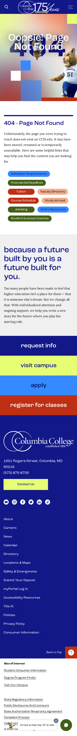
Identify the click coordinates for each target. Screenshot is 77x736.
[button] (66, 725)
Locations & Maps (17, 562)
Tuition (21, 191)
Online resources (53, 209)
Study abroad (55, 200)
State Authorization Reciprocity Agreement (33, 711)
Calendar (11, 545)
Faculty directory (52, 191)
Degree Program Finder (20, 677)
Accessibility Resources (22, 597)
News (8, 536)
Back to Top (54, 652)
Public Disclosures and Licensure (26, 705)
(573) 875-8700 (16, 473)
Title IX (8, 606)
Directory (11, 554)
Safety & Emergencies (20, 571)
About (8, 519)
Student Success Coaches (30, 218)
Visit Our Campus (16, 685)
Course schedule (23, 200)
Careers (10, 528)
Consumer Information (21, 632)
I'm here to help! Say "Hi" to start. (37, 725)
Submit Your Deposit (19, 580)
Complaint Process (16, 717)
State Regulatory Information (23, 699)
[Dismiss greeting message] (56, 720)
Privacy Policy (14, 624)
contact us (25, 484)
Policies (9, 615)
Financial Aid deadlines (27, 182)
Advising (21, 209)
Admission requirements (29, 173)
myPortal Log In (16, 589)
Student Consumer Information (25, 670)
